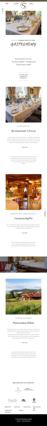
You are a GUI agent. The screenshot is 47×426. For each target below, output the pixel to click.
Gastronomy (14, 40)
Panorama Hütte (23, 78)
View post (33, 251)
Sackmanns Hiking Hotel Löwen (26, 40)
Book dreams (25, 266)
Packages (21, 410)
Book (31, 3)
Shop (34, 410)
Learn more (24, 147)
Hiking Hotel (8, 407)
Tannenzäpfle (23, 76)
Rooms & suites (27, 407)
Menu (7, 3)
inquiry (16, 3)
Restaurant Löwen (23, 75)
